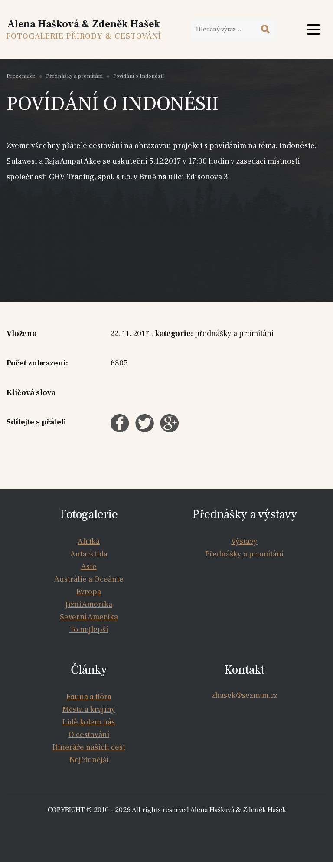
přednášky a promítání (234, 334)
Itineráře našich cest (88, 747)
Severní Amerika (89, 617)
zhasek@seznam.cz (245, 696)
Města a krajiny (88, 709)
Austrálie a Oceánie (89, 579)
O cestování (89, 735)
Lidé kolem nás (88, 722)
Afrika (89, 541)
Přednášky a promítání (74, 75)
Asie (89, 567)
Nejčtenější (88, 760)
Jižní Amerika (88, 604)
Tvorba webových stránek (169, 827)
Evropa (88, 592)
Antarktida (89, 554)
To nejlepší (88, 630)
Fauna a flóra (88, 697)
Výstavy (244, 541)
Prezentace (21, 75)
